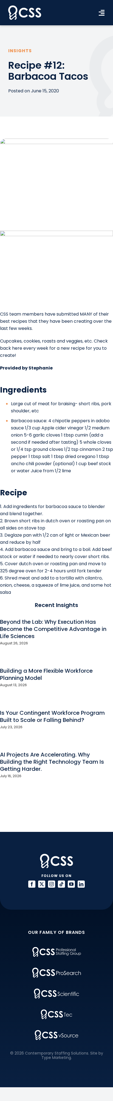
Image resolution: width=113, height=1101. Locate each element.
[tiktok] (61, 884)
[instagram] (51, 884)
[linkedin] (81, 884)
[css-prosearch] (56, 970)
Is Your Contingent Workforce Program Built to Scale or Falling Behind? (52, 716)
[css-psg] (56, 949)
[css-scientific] (56, 990)
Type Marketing (56, 1057)
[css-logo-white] (24, 7)
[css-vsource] (56, 1032)
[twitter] (41, 884)
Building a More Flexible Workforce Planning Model (46, 674)
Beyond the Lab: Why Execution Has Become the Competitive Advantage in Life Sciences (53, 629)
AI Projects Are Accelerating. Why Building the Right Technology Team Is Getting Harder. (52, 762)
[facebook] (31, 884)
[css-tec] (56, 1011)
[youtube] (71, 884)
